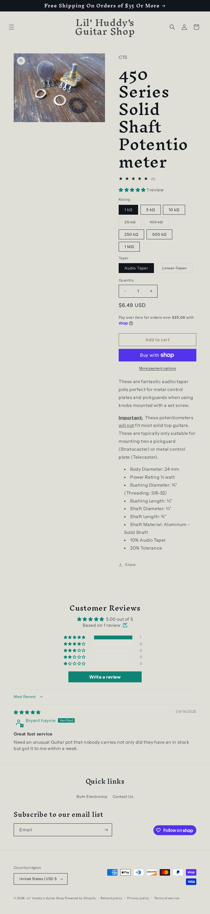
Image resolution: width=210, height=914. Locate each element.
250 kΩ (131, 234)
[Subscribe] (106, 829)
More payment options (157, 368)
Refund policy (111, 898)
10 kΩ (174, 209)
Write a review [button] (105, 677)
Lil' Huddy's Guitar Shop (45, 898)
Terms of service (166, 898)
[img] (27, 712)
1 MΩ (129, 246)
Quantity (126, 280)
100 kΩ (159, 223)
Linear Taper (177, 269)
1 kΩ (128, 209)
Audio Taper (136, 268)
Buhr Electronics (92, 796)
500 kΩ (159, 234)
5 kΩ (150, 209)
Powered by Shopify (80, 898)
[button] (11, 27)
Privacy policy (138, 898)
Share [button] (130, 564)
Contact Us (123, 796)
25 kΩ (132, 223)
